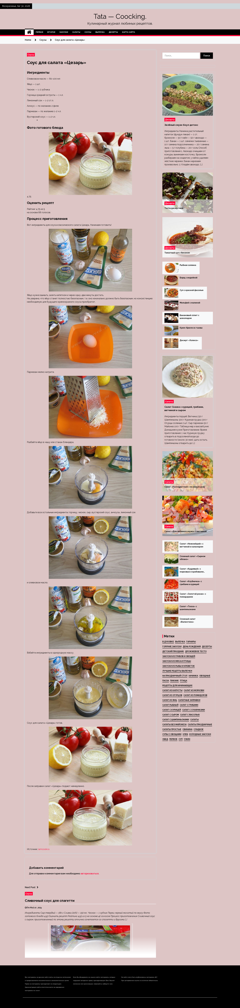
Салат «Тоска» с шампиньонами (188, 607)
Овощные (204, 676)
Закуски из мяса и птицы (176, 661)
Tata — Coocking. (120, 16)
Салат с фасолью (190, 715)
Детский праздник (173, 651)
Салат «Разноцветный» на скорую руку (184, 487)
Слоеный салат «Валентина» (188, 620)
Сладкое (198, 729)
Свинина (187, 729)
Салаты (76, 32)
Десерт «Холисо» (189, 340)
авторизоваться (90, 873)
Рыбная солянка (188, 265)
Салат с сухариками (193, 710)
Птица (183, 681)
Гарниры (191, 642)
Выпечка (100, 32)
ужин (187, 739)
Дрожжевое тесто (196, 651)
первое (173, 739)
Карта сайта (128, 32)
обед (165, 739)
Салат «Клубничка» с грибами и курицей (191, 582)
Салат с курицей (171, 710)
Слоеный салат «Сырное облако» (192, 557)
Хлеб (185, 734)
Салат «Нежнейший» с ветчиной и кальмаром (191, 545)
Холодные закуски (200, 734)
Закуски (63, 32)
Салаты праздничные (200, 724)
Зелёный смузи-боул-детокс (181, 125)
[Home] (29, 32)
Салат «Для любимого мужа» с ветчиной (185, 531)
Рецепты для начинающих (177, 685)
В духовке (168, 642)
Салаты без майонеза (174, 724)
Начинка (193, 676)
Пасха (165, 681)
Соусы (87, 32)
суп (181, 739)
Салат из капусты (172, 690)
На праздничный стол (174, 676)
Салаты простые (171, 729)
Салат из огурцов (172, 695)
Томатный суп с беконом (177, 253)
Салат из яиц (169, 700)
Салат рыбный (170, 705)
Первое (39, 32)
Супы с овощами (171, 734)
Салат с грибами (189, 705)
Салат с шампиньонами (175, 720)
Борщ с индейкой (188, 278)
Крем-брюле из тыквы (191, 328)
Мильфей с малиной (190, 303)
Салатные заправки (189, 700)
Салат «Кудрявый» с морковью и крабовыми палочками (192, 570)
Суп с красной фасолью (191, 290)
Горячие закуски (172, 646)
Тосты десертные (173, 208)
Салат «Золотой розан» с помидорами (193, 595)
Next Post (30, 887)
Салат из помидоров (195, 695)
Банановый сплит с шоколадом (189, 316)
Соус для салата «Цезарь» (56, 62)
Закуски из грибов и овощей (178, 656)
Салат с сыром (170, 715)
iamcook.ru (43, 849)
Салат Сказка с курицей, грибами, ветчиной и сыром (184, 409)
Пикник (174, 681)
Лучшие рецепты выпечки (177, 671)
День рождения (192, 646)
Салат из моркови (194, 690)
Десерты (113, 32)
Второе (51, 32)
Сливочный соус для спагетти (49, 901)
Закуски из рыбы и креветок (178, 666)
